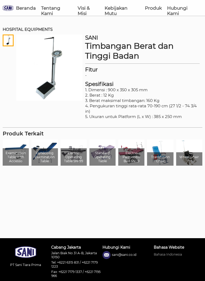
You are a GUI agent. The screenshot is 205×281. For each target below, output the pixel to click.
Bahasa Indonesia (168, 254)
